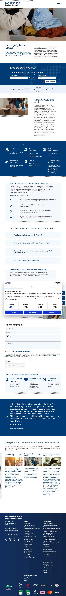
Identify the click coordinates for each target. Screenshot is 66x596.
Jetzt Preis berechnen (50, 81)
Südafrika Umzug (28, 551)
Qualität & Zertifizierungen (49, 539)
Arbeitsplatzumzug (28, 533)
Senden (8, 361)
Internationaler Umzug (29, 525)
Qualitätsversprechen (48, 565)
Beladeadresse (14, 75)
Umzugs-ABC (46, 556)
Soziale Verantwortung (48, 562)
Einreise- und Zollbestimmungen (50, 552)
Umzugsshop (28, 577)
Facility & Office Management (49, 535)
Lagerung (26, 531)
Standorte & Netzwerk (48, 541)
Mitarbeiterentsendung (48, 523)
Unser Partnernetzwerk (48, 569)
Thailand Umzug (28, 552)
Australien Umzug (28, 543)
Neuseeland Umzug (28, 548)
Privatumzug (27, 523)
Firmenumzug (27, 530)
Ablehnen (14, 312)
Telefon (7, 335)
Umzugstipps (46, 554)
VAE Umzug (27, 556)
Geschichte (45, 564)
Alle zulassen (52, 312)
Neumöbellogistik (47, 544)
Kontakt (26, 580)
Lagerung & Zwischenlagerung (50, 531)
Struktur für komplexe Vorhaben (50, 538)
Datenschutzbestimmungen (23, 351)
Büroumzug (45, 527)
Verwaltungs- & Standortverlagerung (51, 528)
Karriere (26, 579)
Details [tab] (33, 286)
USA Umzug (27, 554)
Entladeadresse (42, 75)
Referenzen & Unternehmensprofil (51, 543)
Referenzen (45, 567)
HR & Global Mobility (48, 533)
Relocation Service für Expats (50, 525)
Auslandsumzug (28, 539)
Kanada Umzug (27, 546)
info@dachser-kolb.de (13, 530)
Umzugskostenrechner (30, 575)
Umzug (26, 521)
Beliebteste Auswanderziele (49, 551)
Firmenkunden (47, 521)
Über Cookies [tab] (52, 286)
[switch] (26, 307)
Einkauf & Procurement (48, 536)
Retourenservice (47, 546)
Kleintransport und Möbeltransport (32, 528)
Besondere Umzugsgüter (30, 536)
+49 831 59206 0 (12, 527)
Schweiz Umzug (28, 549)
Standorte (45, 570)
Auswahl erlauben (33, 312)
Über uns (45, 559)
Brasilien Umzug (28, 544)
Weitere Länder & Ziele (29, 557)
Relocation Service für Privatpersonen (33, 527)
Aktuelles (45, 572)
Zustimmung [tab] (14, 286)
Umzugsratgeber (47, 549)
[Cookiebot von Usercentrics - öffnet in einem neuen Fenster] (55, 283)
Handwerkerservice (28, 535)
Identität (45, 561)
